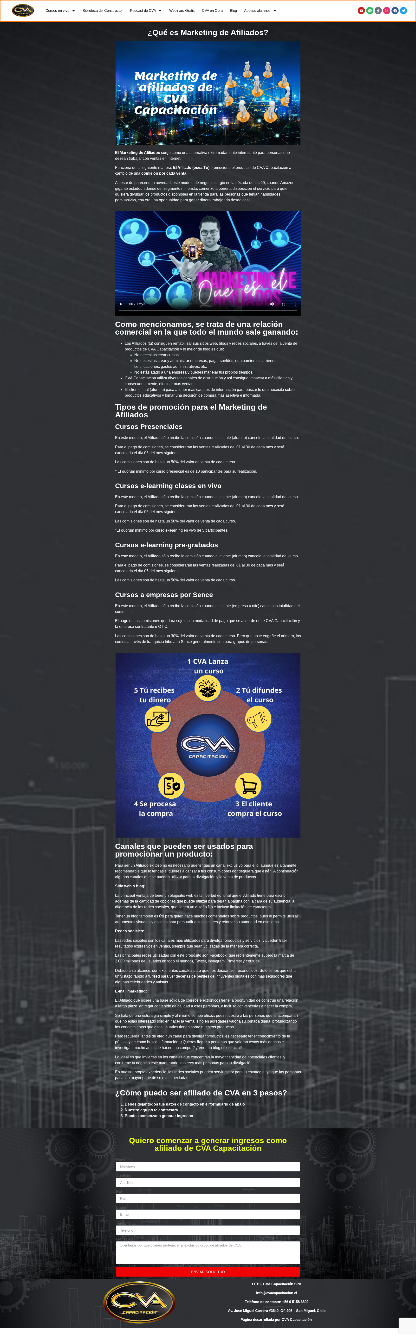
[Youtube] (361, 10)
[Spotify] (369, 10)
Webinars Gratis (182, 10)
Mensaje (123, 1239)
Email (121, 1207)
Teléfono (123, 1223)
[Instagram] (386, 10)
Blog (233, 10)
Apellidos (124, 1176)
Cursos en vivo (57, 10)
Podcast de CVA (143, 10)
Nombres (124, 1160)
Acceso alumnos (257, 10)
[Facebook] (395, 10)
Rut (119, 1192)
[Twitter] (403, 10)
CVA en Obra (212, 10)
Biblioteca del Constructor (103, 10)
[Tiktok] (378, 10)
